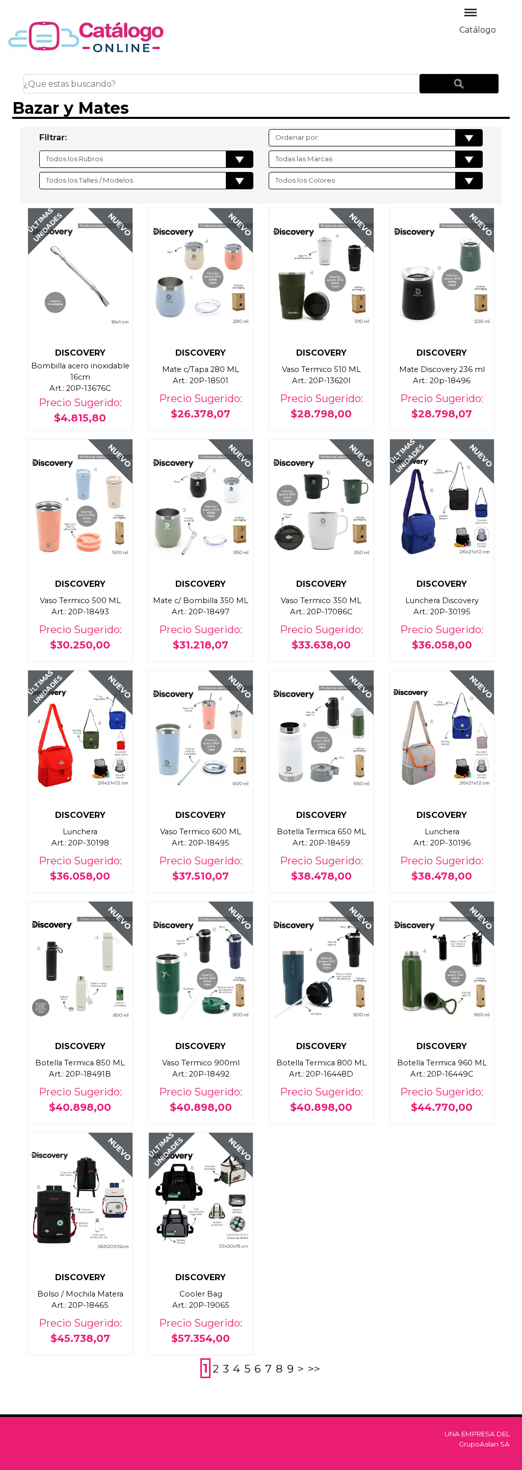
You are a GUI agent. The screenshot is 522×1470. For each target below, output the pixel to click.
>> (314, 1368)
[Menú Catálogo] (470, 13)
